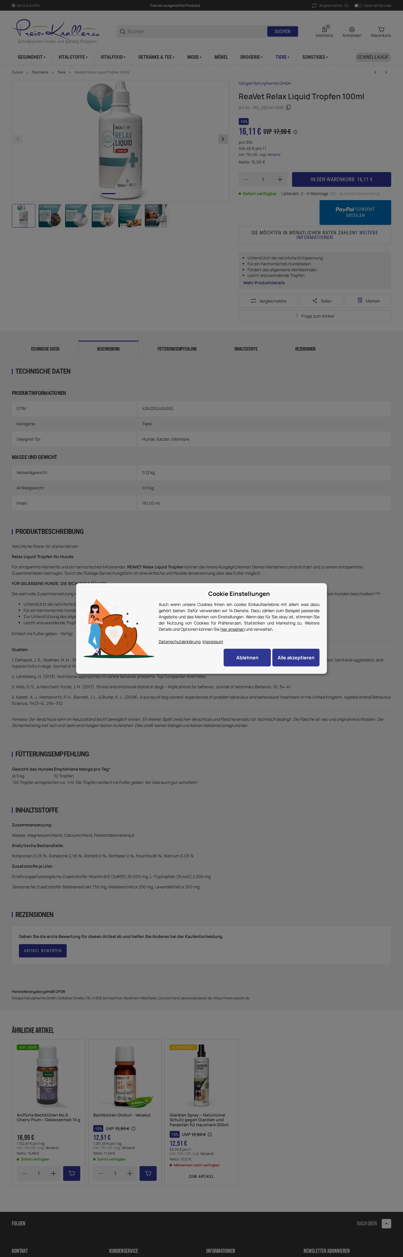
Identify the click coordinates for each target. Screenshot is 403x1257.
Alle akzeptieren (296, 657)
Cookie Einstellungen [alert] (239, 594)
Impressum (212, 641)
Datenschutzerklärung (180, 641)
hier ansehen (232, 629)
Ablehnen (247, 657)
